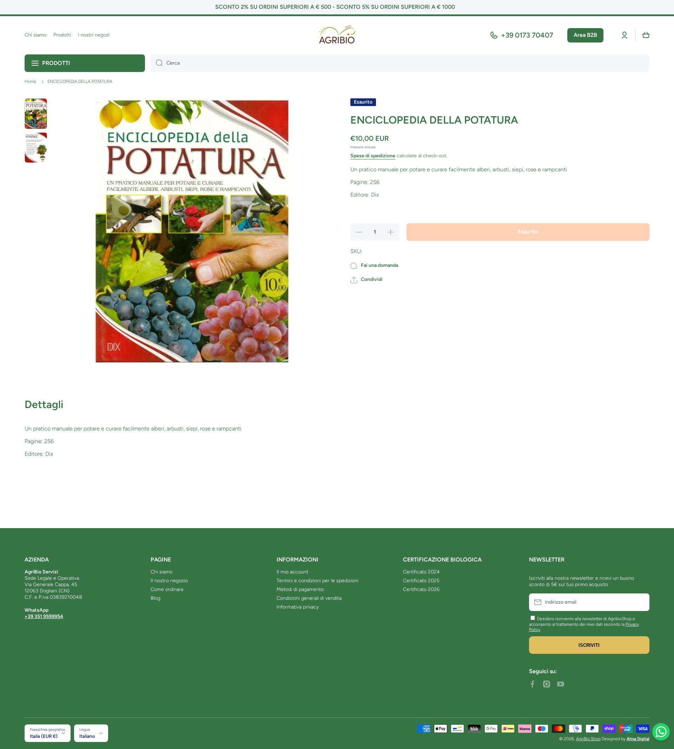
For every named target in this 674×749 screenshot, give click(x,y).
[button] (645, 35)
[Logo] (337, 35)
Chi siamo (161, 572)
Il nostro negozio (169, 581)
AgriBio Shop (588, 738)
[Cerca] (157, 63)
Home (30, 81)
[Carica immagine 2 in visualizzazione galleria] (36, 147)
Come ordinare (167, 589)
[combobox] (400, 63)
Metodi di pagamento (300, 589)
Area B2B (585, 35)
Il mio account (292, 572)
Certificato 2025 (421, 581)
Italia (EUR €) (44, 736)
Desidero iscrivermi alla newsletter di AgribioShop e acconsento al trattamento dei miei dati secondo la (582, 621)
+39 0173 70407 (527, 35)
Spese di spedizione (372, 156)
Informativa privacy (298, 607)
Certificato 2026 (421, 589)
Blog (155, 598)
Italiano (87, 736)
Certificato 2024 (421, 572)
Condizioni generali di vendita (309, 598)
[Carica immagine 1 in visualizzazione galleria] (36, 113)
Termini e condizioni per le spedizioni (317, 581)
